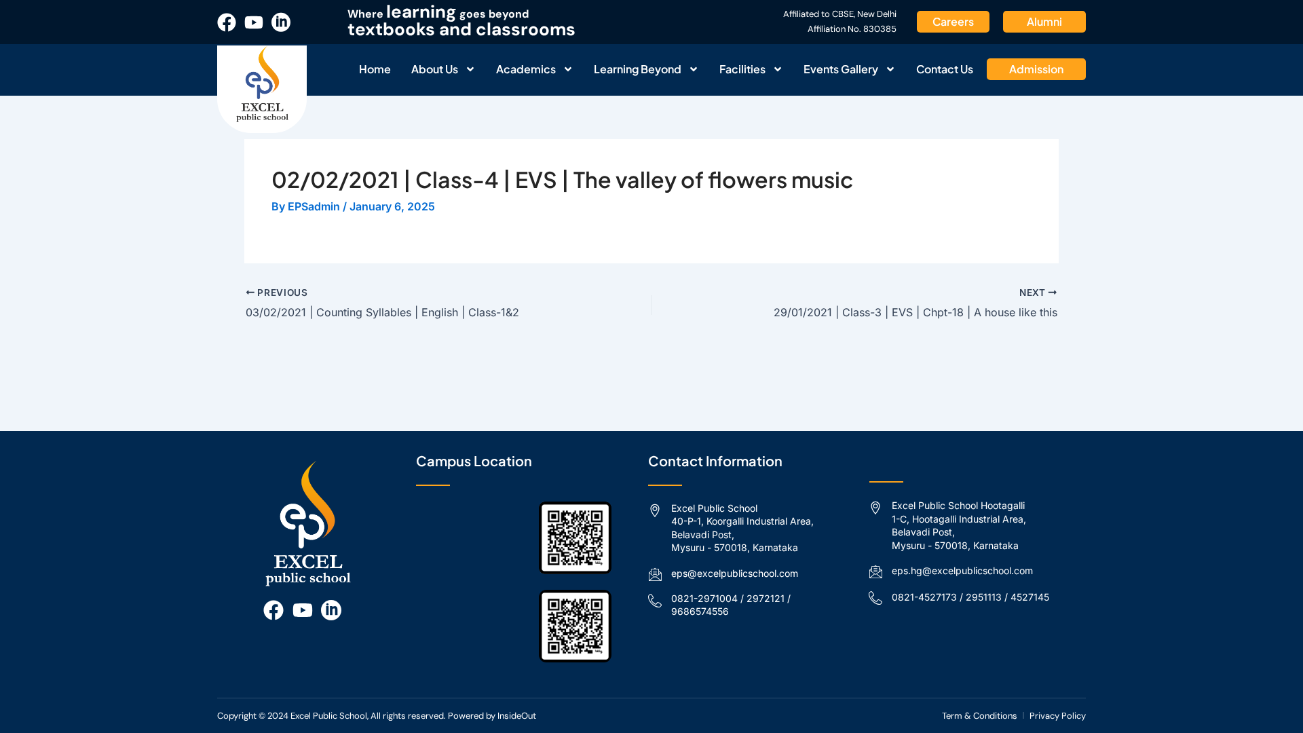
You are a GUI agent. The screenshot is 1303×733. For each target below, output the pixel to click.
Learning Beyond (637, 69)
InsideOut (516, 715)
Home (375, 69)
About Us (434, 69)
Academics (526, 69)
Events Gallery (841, 69)
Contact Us (944, 69)
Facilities (742, 69)
